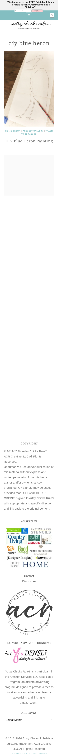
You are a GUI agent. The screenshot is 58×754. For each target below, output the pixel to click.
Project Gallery (33, 131)
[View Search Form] (52, 15)
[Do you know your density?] (29, 655)
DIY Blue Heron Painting (29, 141)
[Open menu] (29, 15)
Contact (29, 576)
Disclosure (29, 581)
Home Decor (12, 131)
